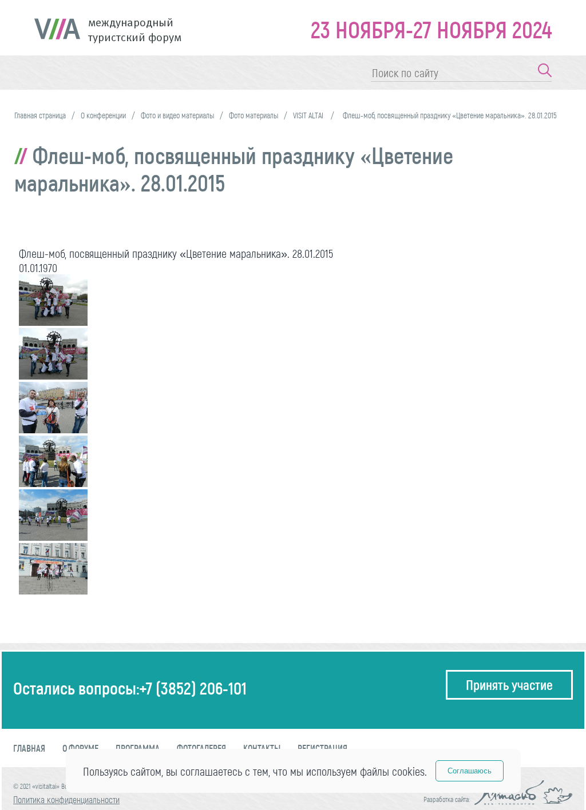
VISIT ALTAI (309, 115)
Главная (29, 748)
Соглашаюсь (470, 771)
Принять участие (509, 684)
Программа (138, 748)
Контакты (261, 748)
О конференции (103, 115)
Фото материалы (253, 115)
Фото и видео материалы (177, 115)
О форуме (80, 748)
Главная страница (40, 115)
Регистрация (322, 748)
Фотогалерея (201, 748)
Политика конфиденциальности (66, 799)
